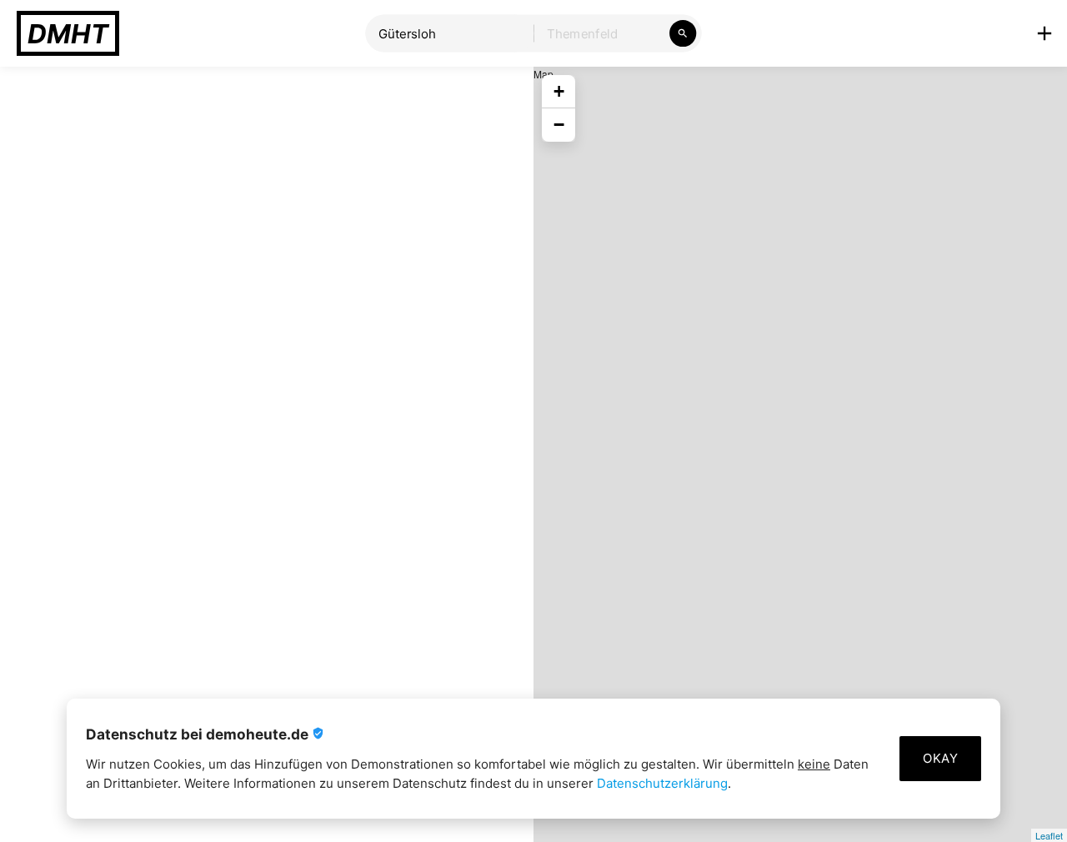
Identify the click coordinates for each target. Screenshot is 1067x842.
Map (798, 454)
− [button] (559, 124)
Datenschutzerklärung (662, 783)
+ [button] (559, 91)
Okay (940, 758)
